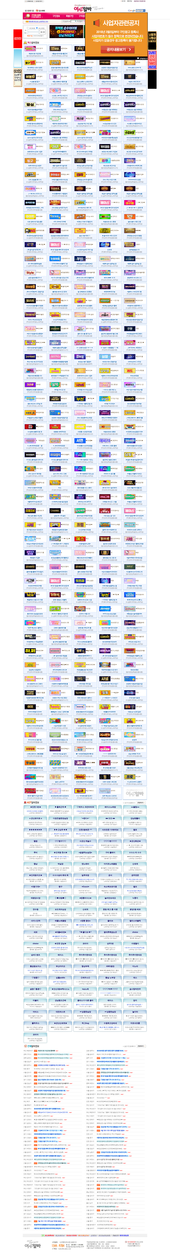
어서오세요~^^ (39, 1170)
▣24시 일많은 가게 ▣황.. (109, 982)
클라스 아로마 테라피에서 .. (85, 1004)
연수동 (35, 913)
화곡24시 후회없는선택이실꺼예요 (112, 1185)
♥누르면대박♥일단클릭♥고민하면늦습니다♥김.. (53, 1054)
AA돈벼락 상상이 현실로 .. (110, 857)
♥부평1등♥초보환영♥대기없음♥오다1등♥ (47, 1217)
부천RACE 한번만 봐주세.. (110, 811)
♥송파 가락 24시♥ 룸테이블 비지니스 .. (47, 1127)
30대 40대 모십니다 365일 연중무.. (46, 1167)
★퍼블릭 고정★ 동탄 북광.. (110, 868)
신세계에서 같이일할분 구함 (85, 913)
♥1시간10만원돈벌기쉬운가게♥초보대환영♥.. (112, 1174)
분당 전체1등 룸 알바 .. (134, 913)
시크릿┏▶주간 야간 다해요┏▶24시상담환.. (49, 1152)
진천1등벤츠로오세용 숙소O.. (85, 879)
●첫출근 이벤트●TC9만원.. (60, 925)
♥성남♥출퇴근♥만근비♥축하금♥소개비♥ (47, 1214)
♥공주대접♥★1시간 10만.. (35, 891)
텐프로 (36, 21)
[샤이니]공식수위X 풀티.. (35, 925)
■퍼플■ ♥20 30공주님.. (60, 936)
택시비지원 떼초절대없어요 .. (85, 970)
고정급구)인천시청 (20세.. (85, 811)
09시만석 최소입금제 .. (85, 948)
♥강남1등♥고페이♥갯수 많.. (35, 1004)
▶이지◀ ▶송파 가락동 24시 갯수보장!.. (110, 1199)
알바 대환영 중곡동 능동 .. (35, 982)
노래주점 (42, 21)
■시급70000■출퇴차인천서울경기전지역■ (111, 1181)
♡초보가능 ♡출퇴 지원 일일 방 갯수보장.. (48, 1185)
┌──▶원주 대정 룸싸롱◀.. (60, 834)
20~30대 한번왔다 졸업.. (135, 811)
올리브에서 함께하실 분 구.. (110, 925)
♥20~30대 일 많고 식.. (110, 822)
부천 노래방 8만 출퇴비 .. (35, 834)
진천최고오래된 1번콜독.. (35, 811)
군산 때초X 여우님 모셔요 (85, 845)
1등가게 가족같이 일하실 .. (35, 1027)
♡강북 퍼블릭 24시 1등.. (135, 834)
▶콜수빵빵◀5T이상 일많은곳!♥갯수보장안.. (49, 1119)
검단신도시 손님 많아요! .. (134, 970)
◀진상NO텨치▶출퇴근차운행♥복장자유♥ (48, 1159)
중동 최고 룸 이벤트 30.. (110, 913)
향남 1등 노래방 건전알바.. (35, 868)
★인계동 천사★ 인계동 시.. (60, 857)
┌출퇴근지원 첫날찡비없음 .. (134, 982)
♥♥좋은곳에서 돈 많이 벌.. (60, 993)
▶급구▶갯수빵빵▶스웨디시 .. (110, 1027)
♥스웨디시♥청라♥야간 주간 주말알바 (46, 1203)
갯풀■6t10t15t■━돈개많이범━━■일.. (51, 1130)
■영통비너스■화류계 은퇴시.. (85, 902)
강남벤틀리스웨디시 (135, 822)
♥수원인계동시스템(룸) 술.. (35, 879)
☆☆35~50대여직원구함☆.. (85, 982)
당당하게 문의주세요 (35, 822)
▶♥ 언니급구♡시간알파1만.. (85, 1027)
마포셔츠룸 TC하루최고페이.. (135, 1027)
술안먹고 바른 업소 (40, 1061)
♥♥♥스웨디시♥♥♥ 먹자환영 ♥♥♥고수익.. (47, 1098)
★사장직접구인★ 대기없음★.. (35, 902)
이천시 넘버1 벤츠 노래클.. (35, 959)
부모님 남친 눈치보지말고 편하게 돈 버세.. (111, 1214)
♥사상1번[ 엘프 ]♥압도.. (134, 891)
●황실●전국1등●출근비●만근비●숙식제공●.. (53, 1076)
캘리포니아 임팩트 (60, 879)
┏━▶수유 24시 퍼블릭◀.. (85, 936)
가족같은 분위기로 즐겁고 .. (35, 857)
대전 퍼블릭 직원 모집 (35, 1016)
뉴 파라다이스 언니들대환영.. (60, 868)
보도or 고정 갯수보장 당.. (35, 936)
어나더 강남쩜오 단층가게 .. (60, 1004)
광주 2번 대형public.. (60, 982)
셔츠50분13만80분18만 (105, 1225)
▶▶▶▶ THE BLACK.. (85, 1016)
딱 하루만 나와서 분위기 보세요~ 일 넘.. (47, 1069)
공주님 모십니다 (110, 948)
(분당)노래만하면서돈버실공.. (110, 936)
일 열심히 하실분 (85, 868)
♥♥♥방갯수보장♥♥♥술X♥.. (134, 936)
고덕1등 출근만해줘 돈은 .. (135, 925)
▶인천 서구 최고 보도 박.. (85, 834)
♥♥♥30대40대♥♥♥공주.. (134, 857)
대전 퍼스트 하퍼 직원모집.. (60, 1016)
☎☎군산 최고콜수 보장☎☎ (60, 1027)
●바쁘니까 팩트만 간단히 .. (85, 822)
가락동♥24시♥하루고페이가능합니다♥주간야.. (112, 1228)
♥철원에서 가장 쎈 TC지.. (110, 891)
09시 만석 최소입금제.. (35, 1039)
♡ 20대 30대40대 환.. (60, 845)
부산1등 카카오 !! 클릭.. (60, 970)
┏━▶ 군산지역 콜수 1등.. (135, 845)
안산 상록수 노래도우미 (42, 1116)
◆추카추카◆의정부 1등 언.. (85, 959)
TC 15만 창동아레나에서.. (134, 879)
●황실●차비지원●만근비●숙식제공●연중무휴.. (53, 1112)
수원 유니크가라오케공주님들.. (135, 948)
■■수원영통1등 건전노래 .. (85, 925)
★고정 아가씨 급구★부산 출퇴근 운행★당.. (111, 1203)
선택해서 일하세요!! (109, 834)
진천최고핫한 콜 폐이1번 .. (60, 948)
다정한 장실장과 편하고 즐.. (60, 822)
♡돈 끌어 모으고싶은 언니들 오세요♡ (47, 1181)
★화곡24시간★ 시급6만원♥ (106, 1177)
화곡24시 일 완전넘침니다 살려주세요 (113, 1188)
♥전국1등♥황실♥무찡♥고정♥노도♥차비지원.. (53, 1145)
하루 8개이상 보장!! (103, 1196)
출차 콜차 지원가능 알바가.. (85, 993)
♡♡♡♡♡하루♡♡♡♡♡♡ (110, 993)
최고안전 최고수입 (103, 1221)
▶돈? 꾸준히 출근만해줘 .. (135, 1016)
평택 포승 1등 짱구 (60, 891)
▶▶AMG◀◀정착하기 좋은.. (110, 970)
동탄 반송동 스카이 (110, 1004)
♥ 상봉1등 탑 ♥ (39, 1105)
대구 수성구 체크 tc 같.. (35, 970)
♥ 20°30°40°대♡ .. (85, 891)
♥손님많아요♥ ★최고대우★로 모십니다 (110, 1217)
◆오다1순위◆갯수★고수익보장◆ (46, 1101)
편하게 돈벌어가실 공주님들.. (35, 993)
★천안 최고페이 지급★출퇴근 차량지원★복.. (112, 1192)
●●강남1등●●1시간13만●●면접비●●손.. (47, 1210)
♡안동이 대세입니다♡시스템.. (110, 879)
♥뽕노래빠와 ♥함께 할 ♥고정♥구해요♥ (46, 1123)
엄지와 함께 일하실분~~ (135, 1004)
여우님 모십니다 (35, 845)
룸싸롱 (31, 21)
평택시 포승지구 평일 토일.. (60, 959)
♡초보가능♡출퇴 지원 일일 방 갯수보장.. (48, 1177)
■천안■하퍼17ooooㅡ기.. (60, 913)
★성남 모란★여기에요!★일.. (60, 902)
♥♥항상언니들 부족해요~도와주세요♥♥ (47, 1192)
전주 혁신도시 (135, 868)
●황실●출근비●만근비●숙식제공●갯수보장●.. (53, 1072)
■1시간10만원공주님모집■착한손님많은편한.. (49, 1087)
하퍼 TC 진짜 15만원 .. (134, 993)
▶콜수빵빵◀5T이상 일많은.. (60, 811)
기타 (46, 21)
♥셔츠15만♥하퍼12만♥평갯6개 (44, 1174)
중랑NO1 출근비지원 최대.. (110, 845)
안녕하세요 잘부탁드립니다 (135, 902)
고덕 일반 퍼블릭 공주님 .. (109, 902)
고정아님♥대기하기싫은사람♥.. (85, 857)
